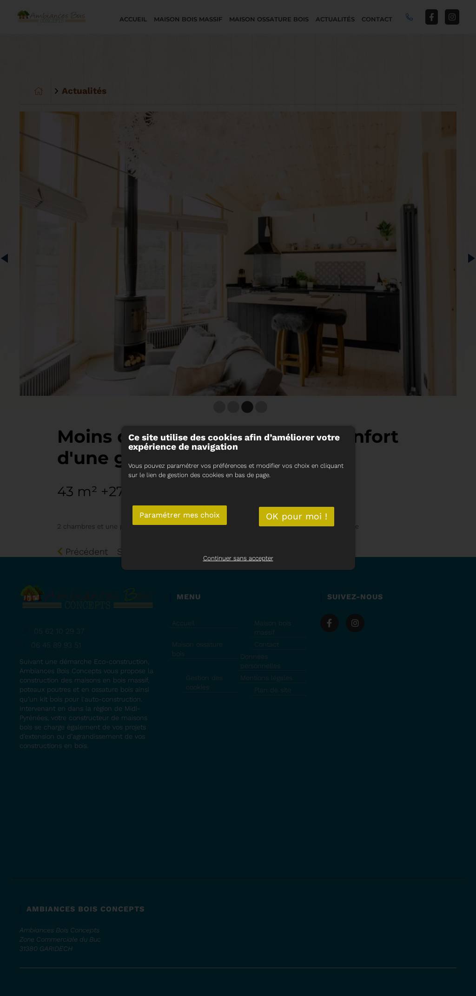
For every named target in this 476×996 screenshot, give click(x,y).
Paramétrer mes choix (179, 515)
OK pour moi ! (296, 516)
